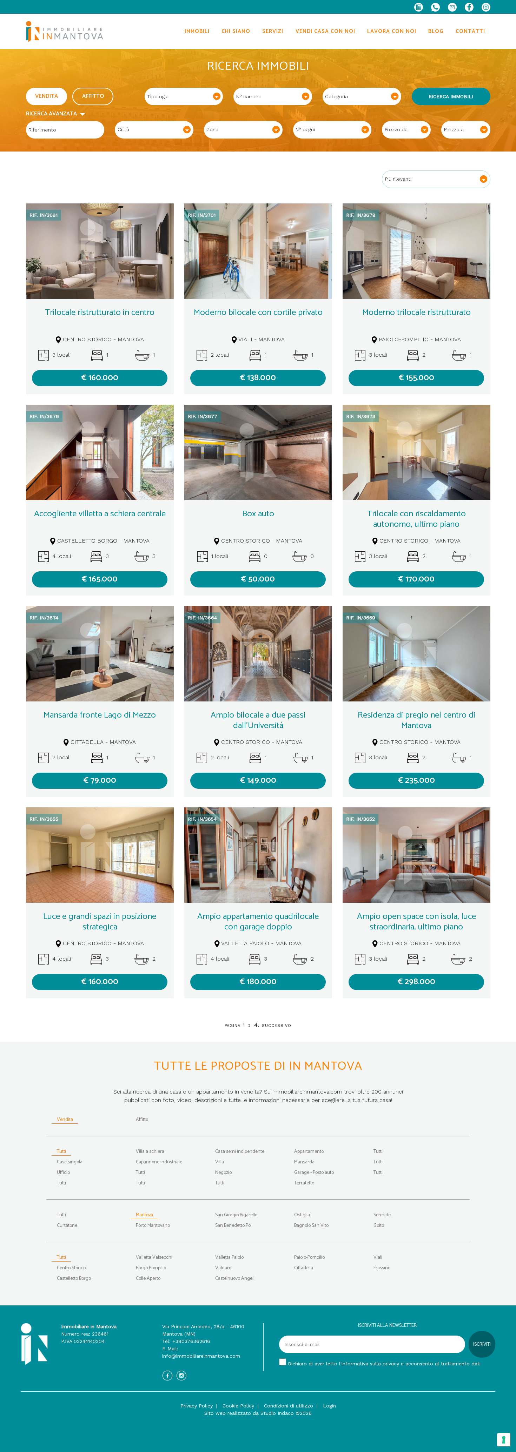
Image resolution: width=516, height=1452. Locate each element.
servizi (272, 31)
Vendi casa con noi (325, 31)
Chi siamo (235, 31)
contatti (470, 31)
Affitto (93, 96)
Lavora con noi (391, 31)
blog (435, 31)
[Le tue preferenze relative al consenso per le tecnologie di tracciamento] (503, 1439)
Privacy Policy (196, 1406)
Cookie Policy (238, 1406)
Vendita (46, 96)
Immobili (197, 31)
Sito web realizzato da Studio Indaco (249, 1413)
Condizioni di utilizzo (288, 1406)
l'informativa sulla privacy (369, 1363)
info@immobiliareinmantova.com (201, 1356)
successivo (276, 1025)
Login (329, 1406)
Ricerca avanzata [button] (53, 114)
